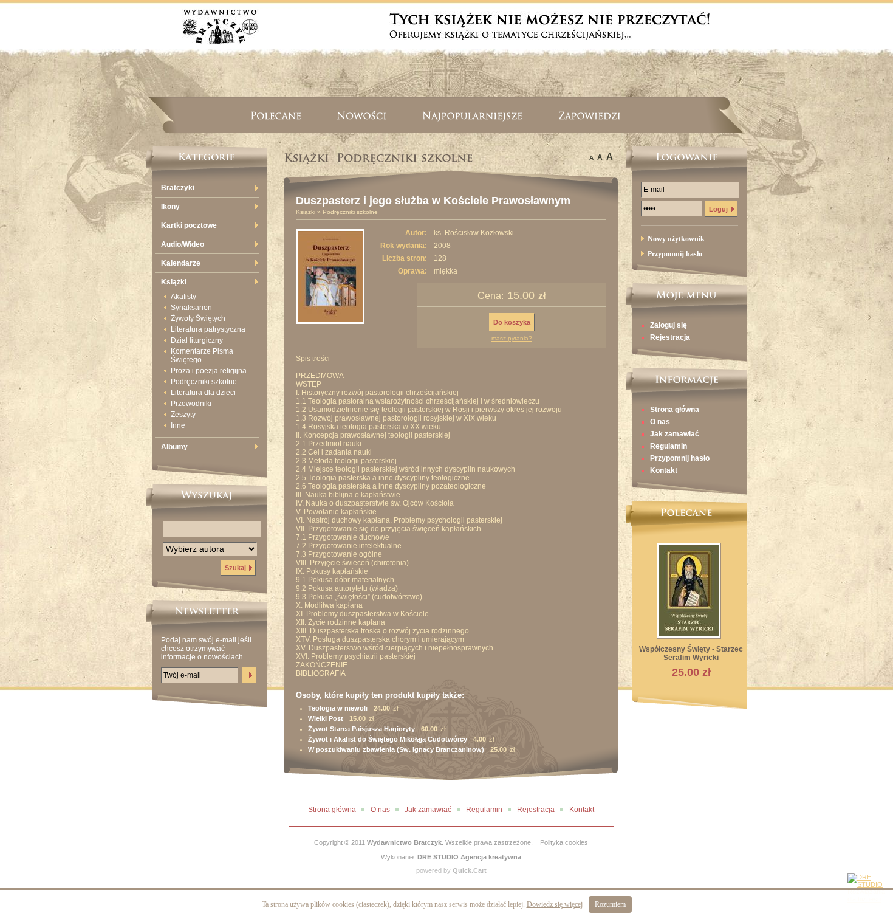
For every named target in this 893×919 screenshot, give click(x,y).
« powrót (601, 790)
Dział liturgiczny (197, 340)
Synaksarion (191, 307)
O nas (660, 422)
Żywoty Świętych (198, 318)
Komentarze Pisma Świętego (202, 355)
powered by (451, 870)
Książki (173, 282)
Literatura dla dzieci (203, 392)
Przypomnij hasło (680, 458)
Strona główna (674, 409)
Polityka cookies (564, 842)
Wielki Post (325, 718)
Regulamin (668, 446)
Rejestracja (670, 337)
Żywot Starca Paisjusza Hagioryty (361, 728)
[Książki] (306, 158)
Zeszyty (183, 414)
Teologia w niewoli (338, 708)
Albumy (174, 446)
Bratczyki (177, 188)
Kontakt (663, 470)
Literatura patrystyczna (208, 329)
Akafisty (183, 296)
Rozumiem (610, 904)
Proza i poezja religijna (209, 371)
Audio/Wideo (182, 244)
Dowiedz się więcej (555, 904)
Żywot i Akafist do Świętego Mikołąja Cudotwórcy (387, 739)
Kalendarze (180, 263)
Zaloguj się (668, 325)
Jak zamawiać (674, 434)
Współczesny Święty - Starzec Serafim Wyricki (691, 653)
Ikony (170, 206)
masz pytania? (511, 338)
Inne (178, 425)
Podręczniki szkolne (204, 381)
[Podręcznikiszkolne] (405, 158)
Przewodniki (191, 403)
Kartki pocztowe (189, 225)
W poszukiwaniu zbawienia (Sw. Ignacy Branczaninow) (396, 749)
